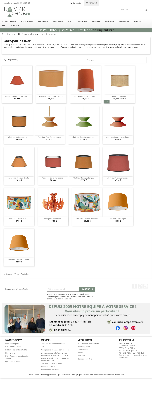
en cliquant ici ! (103, 30)
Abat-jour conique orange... (19, 259)
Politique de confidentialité (16, 350)
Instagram (145, 286)
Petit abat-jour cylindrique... (85, 96)
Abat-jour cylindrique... (118, 219)
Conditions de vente (13, 347)
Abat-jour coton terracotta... (53, 178)
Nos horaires (10, 353)
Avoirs (80, 353)
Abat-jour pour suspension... (49, 137)
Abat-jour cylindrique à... (19, 219)
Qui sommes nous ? (13, 361)
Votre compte (85, 340)
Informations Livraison (50, 370)
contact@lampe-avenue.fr (133, 356)
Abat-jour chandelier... (53, 219)
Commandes (83, 349)
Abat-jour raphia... (119, 96)
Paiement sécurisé (48, 366)
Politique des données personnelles (55, 350)
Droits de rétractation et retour (53, 343)
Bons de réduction (85, 359)
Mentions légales (12, 343)
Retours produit (84, 346)
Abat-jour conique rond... (19, 178)
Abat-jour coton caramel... (18, 137)
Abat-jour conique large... (83, 178)
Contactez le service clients (51, 363)
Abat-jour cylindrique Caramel (51, 96)
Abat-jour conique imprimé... (87, 219)
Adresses (81, 356)
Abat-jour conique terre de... (17, 96)
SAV (42, 347)
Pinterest (140, 286)
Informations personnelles (88, 343)
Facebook (134, 286)
